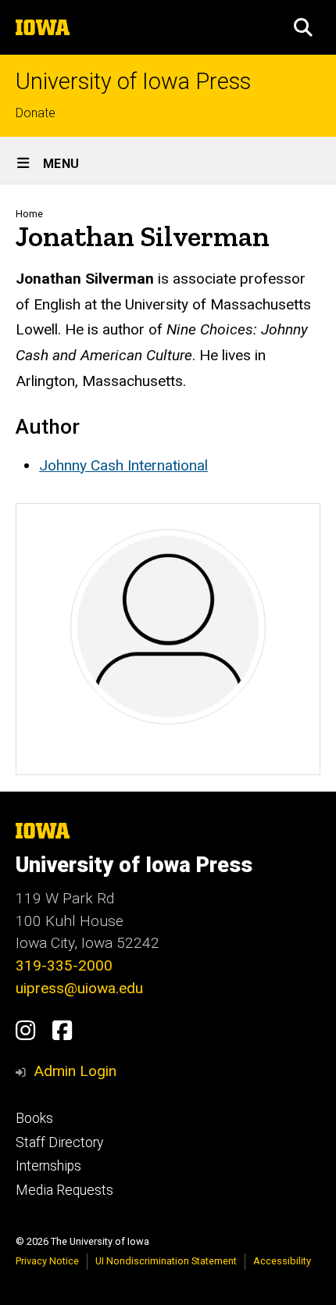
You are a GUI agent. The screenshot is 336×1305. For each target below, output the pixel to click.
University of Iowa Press (133, 81)
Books (34, 1118)
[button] (303, 27)
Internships (48, 1166)
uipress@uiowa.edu (79, 988)
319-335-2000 (64, 965)
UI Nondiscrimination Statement (166, 1261)
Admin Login (75, 1071)
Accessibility (282, 1261)
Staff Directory (59, 1142)
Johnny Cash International (123, 465)
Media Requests (64, 1190)
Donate (35, 112)
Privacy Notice (47, 1261)
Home (29, 214)
